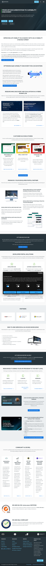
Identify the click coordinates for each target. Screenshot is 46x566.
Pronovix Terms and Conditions (38, 564)
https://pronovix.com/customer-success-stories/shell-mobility (23, 157)
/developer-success (39, 477)
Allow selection (23, 292)
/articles (8, 381)
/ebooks (23, 381)
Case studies (4, 21)
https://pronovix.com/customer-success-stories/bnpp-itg (8, 157)
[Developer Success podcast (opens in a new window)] (10, 548)
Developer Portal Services (27, 546)
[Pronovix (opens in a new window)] (2, 548)
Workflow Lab (4, 23)
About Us (3, 541)
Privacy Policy (28, 564)
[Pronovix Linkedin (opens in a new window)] (3, 548)
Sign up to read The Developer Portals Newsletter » (34, 437)
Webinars (13, 544)
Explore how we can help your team (10, 85)
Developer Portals (26, 541)
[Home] (5, 1)
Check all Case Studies (23, 175)
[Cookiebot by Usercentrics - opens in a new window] (39, 273)
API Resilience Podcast (16, 546)
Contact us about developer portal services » (23, 361)
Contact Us (3, 544)
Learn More (39, 289)
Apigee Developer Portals (27, 543)
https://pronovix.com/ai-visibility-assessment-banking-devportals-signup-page (34, 114)
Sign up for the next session (34, 410)
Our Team (3, 543)
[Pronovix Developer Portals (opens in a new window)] (8, 548)
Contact (36, 1)
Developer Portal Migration (27, 544)
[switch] (18, 287)
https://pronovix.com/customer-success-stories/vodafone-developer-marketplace (38, 157)
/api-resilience (17, 477)
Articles (13, 541)
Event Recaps (14, 543)
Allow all (36, 292)
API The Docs (16, 550)
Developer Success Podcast (17, 548)
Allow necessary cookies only (10, 292)
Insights (10, 21)
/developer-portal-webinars (38, 381)
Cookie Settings (4, 546)
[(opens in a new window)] (8, 316)
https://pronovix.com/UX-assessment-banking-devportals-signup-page (11, 114)
